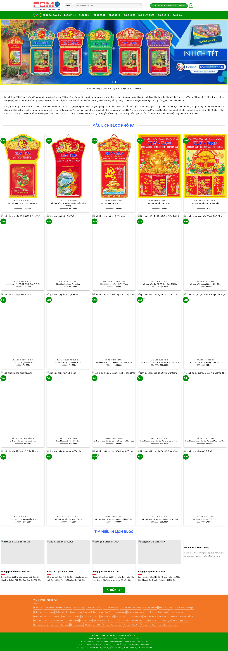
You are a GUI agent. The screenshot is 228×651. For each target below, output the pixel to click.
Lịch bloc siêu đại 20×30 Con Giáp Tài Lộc (159, 284)
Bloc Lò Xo (164, 15)
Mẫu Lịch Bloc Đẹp (131, 625)
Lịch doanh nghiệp (41, 625)
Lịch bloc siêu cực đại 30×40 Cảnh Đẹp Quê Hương (68, 204)
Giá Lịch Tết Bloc (150, 608)
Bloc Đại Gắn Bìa (52, 15)
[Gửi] (141, 5)
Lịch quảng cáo (77, 625)
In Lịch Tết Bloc (40, 616)
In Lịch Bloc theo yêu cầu (44, 612)
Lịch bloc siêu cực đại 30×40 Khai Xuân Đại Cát (159, 362)
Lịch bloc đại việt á (152, 621)
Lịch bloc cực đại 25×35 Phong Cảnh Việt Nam (205, 362)
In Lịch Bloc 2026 (166, 608)
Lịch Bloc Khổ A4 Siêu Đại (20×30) (37, 113)
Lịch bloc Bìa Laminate (168, 616)
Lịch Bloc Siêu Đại (122, 621)
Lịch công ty (166, 621)
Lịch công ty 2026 (180, 621)
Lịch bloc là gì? (86, 621)
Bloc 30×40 (114, 15)
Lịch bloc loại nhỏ (56, 621)
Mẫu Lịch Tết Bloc (148, 625)
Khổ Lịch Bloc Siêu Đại (71, 616)
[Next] (220, 52)
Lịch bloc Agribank (135, 616)
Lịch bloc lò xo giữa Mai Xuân (23, 362)
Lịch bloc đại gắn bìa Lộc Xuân (68, 362)
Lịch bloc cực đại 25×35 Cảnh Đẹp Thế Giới (22, 284)
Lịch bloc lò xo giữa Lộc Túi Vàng (114, 284)
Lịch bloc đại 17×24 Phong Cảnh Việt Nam (114, 362)
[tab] (114, 88)
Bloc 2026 (38, 608)
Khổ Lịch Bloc (54, 616)
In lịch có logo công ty (135, 612)
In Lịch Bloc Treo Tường (65, 612)
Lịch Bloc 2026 (107, 616)
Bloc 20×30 (85, 15)
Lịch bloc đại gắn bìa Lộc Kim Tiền (205, 203)
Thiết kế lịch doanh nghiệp (168, 625)
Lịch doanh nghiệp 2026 (60, 625)
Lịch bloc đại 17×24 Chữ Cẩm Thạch (23, 519)
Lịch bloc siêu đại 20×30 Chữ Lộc (114, 203)
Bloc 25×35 (99, 15)
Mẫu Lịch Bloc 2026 (93, 625)
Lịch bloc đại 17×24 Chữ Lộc (68, 441)
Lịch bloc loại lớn (40, 621)
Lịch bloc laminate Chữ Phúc (205, 519)
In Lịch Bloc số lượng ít (184, 608)
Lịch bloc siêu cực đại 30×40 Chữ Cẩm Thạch (159, 441)
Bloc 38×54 (129, 15)
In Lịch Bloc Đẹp (105, 612)
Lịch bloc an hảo (150, 616)
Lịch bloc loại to (72, 621)
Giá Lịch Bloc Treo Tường (131, 608)
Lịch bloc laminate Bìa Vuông (68, 284)
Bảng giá (177, 15)
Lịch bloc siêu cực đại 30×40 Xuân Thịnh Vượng (114, 519)
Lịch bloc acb (120, 616)
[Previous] (8, 52)
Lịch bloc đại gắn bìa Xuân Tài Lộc (68, 519)
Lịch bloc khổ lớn (186, 616)
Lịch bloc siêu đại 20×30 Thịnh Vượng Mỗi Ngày (114, 441)
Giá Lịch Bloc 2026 (111, 608)
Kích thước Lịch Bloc (90, 616)
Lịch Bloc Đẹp (136, 621)
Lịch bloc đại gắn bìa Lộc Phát (159, 203)
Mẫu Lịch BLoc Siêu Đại (112, 625)
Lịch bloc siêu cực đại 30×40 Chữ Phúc (205, 284)
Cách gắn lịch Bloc (94, 608)
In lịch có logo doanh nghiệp (157, 612)
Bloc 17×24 (70, 15)
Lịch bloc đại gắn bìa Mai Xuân (23, 441)
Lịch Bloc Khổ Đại (163, 110)
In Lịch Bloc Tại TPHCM (87, 612)
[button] (191, 5)
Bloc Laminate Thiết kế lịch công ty (58, 608)
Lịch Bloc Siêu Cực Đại (103, 621)
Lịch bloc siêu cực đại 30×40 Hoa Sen (23, 203)
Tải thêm (114, 590)
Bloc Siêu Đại (79, 608)
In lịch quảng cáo (177, 612)
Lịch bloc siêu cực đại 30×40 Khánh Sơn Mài (159, 519)
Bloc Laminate (146, 15)
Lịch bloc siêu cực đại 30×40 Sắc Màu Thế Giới (205, 441)
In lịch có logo (119, 612)
